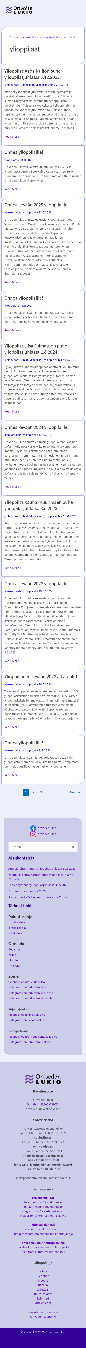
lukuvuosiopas (43, 1294)
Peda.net (14, 949)
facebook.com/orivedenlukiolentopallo (43, 1247)
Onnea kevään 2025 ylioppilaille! (36, 205)
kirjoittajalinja (16, 922)
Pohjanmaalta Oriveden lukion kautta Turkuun (39, 897)
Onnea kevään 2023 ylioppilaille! (36, 584)
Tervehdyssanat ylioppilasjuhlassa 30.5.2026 (38, 885)
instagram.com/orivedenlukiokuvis (30, 998)
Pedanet (43, 1276)
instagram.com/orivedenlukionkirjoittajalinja (43, 1234)
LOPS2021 (43, 1289)
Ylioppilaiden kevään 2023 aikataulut (40, 677)
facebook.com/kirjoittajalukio (26, 1014)
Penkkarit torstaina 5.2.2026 (27, 891)
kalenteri (43, 1298)
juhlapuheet (11, 84)
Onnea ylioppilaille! (23, 152)
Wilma (12, 954)
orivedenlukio (46, 828)
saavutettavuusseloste (43, 1312)
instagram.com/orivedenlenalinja (29, 1042)
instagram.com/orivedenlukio (27, 987)
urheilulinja (15, 933)
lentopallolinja (17, 927)
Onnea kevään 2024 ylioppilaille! (36, 427)
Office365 (14, 965)
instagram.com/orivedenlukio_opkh (30, 993)
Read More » (12, 136)
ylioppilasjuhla (44, 84)
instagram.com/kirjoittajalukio (27, 1020)
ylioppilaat (27, 84)
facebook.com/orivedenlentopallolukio (32, 1036)
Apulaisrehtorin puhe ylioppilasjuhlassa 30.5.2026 (42, 868)
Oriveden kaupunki (43, 1316)
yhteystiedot (43, 1303)
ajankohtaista (13, 212)
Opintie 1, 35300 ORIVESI (43, 1104)
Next (75, 792)
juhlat (24, 359)
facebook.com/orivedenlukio (26, 982)
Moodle (13, 960)
